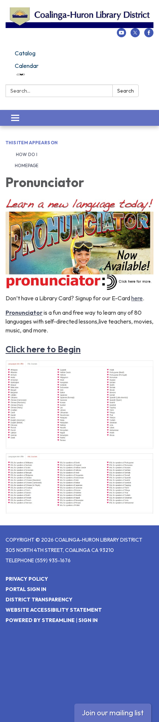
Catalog (25, 53)
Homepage (26, 165)
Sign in (88, 620)
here (137, 298)
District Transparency (39, 599)
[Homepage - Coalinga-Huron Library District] (79, 17)
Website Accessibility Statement (54, 610)
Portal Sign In (26, 589)
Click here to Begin (43, 349)
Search (125, 90)
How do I (26, 154)
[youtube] (121, 35)
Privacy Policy (27, 579)
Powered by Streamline (40, 620)
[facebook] (148, 35)
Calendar (26, 65)
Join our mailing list (113, 712)
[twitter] (135, 35)
